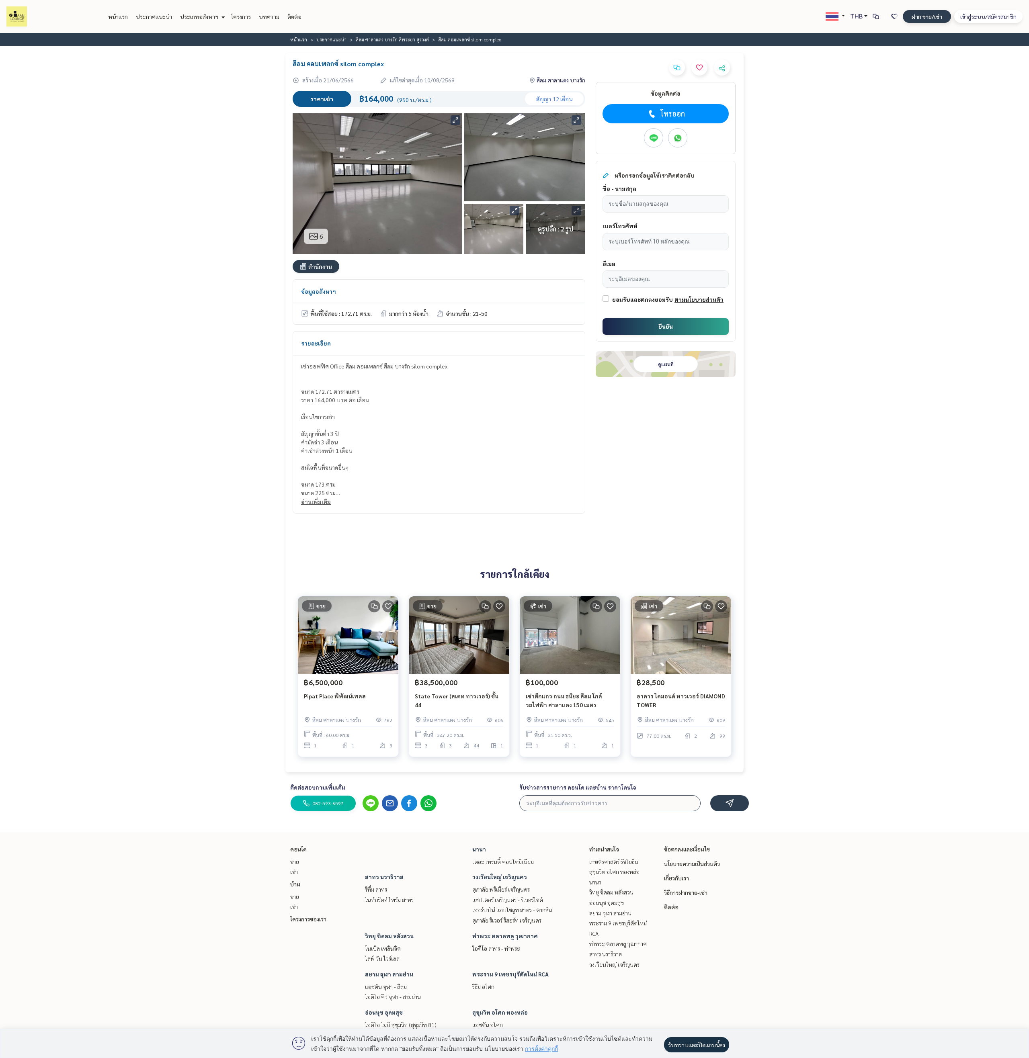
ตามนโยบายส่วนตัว (699, 299)
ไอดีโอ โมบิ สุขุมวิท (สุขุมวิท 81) (401, 1024)
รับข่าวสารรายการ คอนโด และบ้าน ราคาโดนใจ (577, 787)
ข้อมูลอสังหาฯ (318, 291)
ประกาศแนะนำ (154, 16)
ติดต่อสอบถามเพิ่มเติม (317, 787)
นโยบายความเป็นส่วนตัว (692, 863)
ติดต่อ (294, 16)
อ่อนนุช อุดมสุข (384, 1012)
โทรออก (672, 113)
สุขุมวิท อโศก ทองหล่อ (500, 1012)
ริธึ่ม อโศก (483, 986)
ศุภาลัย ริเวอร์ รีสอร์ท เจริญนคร (506, 920)
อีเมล (609, 263)
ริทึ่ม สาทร (376, 889)
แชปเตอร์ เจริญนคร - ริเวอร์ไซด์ (507, 899)
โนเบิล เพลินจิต (383, 948)
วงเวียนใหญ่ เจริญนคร (499, 876)
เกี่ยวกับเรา (676, 878)
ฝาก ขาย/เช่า (927, 16)
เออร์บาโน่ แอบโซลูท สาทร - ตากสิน (512, 909)
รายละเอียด (316, 343)
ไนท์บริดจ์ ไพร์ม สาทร (389, 899)
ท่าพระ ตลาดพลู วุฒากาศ (505, 935)
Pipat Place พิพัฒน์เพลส (335, 696)
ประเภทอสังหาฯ (199, 16)
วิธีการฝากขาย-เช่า (685, 892)
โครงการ (241, 16)
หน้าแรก (118, 16)
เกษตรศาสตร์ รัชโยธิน (613, 861)
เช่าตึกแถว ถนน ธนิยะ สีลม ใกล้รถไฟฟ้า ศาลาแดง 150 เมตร (564, 700)
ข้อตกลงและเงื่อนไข (687, 849)
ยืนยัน (665, 326)
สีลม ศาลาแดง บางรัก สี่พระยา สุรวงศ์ (392, 39)
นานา (479, 849)
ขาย (294, 861)
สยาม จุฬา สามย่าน (389, 974)
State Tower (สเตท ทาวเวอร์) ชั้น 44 (456, 700)
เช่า (294, 871)
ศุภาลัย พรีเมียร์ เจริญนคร (501, 889)
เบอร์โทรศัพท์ (620, 225)
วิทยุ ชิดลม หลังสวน (389, 935)
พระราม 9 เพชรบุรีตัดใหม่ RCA (510, 974)
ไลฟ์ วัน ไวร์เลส (382, 958)
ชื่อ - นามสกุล (619, 188)
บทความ (269, 16)
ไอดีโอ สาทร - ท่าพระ (496, 948)
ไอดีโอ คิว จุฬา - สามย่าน (393, 996)
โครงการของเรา (308, 919)
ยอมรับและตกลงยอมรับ (642, 299)
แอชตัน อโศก (487, 1024)
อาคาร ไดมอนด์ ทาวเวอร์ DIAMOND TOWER (681, 700)
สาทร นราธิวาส (384, 876)
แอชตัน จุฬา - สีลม (386, 986)
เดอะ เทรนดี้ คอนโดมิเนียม (503, 861)
